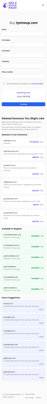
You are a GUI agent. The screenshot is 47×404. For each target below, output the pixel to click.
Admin (38, 398)
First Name (6, 40)
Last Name (6, 51)
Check (41, 309)
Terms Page (29, 398)
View (41, 142)
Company (5, 61)
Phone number (7, 72)
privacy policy (37, 84)
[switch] (3, 84)
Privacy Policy (30, 394)
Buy (42, 236)
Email (4, 29)
